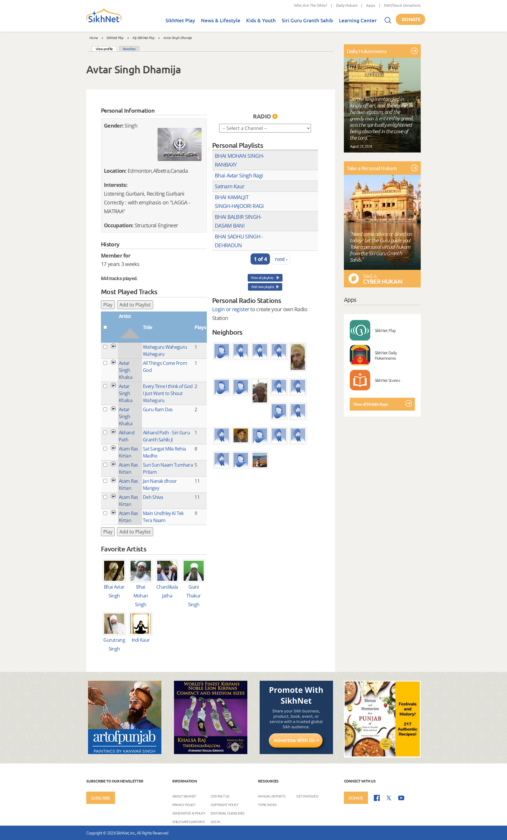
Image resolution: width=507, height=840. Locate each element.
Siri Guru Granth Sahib (307, 20)
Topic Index (267, 804)
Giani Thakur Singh (193, 596)
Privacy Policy (183, 804)
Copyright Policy (225, 804)
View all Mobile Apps (370, 404)
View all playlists (262, 277)
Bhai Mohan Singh (140, 596)
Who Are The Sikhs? (310, 5)
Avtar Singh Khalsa (125, 370)
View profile (106, 48)
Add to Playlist (135, 305)
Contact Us (220, 796)
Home (93, 37)
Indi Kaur (141, 640)
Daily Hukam (346, 5)
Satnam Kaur (229, 186)
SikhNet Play (180, 20)
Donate (411, 19)
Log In (215, 821)
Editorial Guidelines (227, 813)
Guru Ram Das (158, 409)
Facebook (377, 798)
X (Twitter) (389, 798)
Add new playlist (262, 286)
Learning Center (358, 20)
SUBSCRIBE (100, 797)
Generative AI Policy (188, 813)
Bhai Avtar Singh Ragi (239, 175)
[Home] (103, 21)
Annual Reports (271, 796)
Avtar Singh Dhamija (177, 37)
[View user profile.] (180, 144)
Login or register (230, 309)
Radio (262, 116)
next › (281, 258)
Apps (370, 5)
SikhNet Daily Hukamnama (386, 355)
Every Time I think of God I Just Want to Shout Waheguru (168, 393)
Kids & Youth (261, 20)
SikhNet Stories (387, 380)
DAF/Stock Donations (402, 5)
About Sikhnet (184, 796)
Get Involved (307, 796)
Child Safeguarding (188, 821)
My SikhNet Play (143, 37)
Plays (200, 327)
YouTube (401, 797)
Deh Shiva (153, 497)
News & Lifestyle (220, 20)
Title (147, 327)
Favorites (129, 48)
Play (107, 305)
